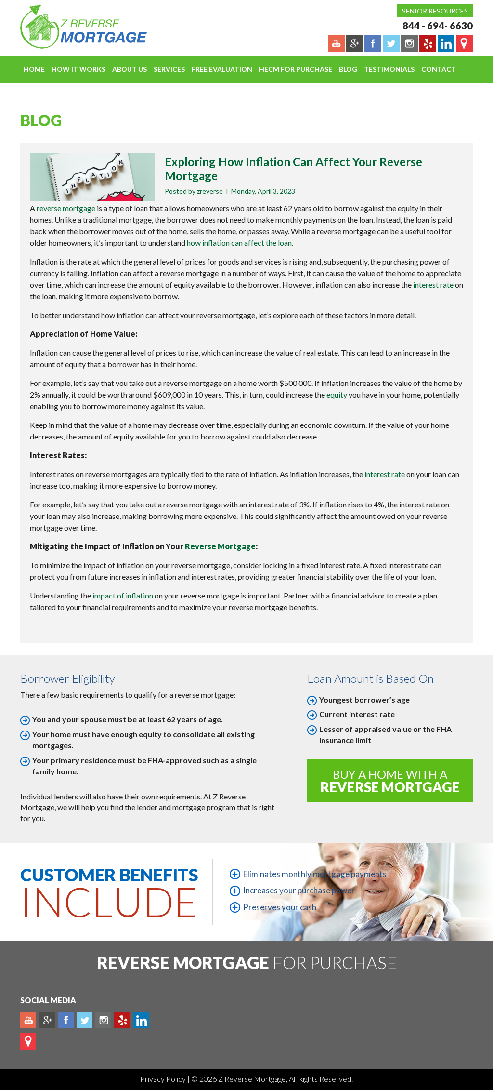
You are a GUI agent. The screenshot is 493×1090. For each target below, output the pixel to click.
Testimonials (389, 69)
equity (337, 394)
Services (169, 69)
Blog (348, 69)
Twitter (84, 1020)
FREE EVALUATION (222, 69)
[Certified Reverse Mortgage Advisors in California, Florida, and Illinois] (73, 26)
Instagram (103, 1020)
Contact (438, 69)
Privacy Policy (163, 1078)
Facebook (66, 1020)
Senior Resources (435, 11)
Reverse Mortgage (220, 546)
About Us (129, 69)
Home (34, 69)
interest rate (433, 284)
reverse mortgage (66, 208)
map (28, 1041)
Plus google (47, 1020)
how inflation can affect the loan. (240, 242)
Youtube (28, 1020)
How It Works (78, 69)
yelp (122, 1020)
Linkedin (141, 1020)
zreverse (210, 191)
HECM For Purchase (295, 69)
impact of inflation (122, 595)
